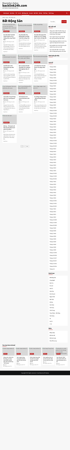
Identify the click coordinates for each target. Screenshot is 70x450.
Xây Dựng (52, 315)
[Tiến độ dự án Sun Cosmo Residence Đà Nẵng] (25, 90)
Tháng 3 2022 (53, 192)
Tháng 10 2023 (53, 146)
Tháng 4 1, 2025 (26, 40)
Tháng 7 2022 (53, 181)
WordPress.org (53, 340)
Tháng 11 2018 (53, 252)
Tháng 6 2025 (53, 94)
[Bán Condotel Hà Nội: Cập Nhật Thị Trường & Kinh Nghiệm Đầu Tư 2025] (25, 59)
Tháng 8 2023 (53, 151)
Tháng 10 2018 (53, 255)
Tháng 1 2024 (53, 137)
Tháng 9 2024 (53, 118)
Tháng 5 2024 (53, 126)
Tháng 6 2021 (53, 211)
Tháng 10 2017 (53, 260)
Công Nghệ (52, 280)
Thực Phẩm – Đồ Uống (55, 313)
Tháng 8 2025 (53, 88)
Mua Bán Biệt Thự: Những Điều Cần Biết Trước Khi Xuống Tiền (24, 36)
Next (27, 146)
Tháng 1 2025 (53, 107)
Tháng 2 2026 (53, 75)
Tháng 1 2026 (53, 77)
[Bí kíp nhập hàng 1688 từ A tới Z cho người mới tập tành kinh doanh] (35, 352)
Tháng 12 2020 (53, 219)
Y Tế (16, 13)
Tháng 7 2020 (53, 233)
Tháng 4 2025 (53, 99)
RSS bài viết (52, 335)
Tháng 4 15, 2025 (11, 41)
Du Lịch (31, 13)
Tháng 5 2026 (53, 69)
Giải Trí (51, 288)
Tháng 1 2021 (53, 217)
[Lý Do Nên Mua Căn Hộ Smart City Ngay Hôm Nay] (40, 59)
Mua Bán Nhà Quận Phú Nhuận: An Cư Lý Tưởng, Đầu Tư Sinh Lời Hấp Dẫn (40, 36)
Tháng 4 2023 (53, 162)
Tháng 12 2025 (53, 80)
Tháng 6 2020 (53, 236)
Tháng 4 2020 (53, 241)
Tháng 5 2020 (53, 239)
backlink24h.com (14, 5)
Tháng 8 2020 (53, 230)
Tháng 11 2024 (53, 113)
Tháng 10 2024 (53, 116)
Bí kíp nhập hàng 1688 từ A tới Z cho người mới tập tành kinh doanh (58, 41)
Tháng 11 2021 (53, 203)
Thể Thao (45, 13)
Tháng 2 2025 (53, 105)
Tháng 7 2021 (53, 208)
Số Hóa (40, 13)
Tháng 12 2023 (53, 140)
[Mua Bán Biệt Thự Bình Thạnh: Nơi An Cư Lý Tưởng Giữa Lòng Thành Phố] (9, 28)
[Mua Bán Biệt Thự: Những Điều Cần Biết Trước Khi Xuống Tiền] (25, 28)
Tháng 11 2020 (53, 222)
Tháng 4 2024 (53, 129)
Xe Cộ (19, 13)
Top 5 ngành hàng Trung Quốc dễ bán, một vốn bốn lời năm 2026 (57, 37)
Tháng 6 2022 (53, 184)
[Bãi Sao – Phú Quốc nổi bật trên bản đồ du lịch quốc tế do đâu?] (9, 119)
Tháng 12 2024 (53, 110)
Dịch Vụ (51, 283)
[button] (67, 13)
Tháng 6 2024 (53, 124)
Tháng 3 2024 (53, 132)
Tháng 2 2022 (53, 195)
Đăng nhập (52, 332)
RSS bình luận (53, 338)
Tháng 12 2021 (53, 200)
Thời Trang (51, 13)
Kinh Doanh (6, 13)
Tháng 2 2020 (53, 247)
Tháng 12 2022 (53, 173)
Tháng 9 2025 (53, 86)
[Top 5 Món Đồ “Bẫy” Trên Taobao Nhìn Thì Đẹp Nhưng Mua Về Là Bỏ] (61, 352)
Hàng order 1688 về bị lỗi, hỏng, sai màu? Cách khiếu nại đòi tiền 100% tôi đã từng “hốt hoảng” (58, 32)
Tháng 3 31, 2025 (42, 40)
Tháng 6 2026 (53, 66)
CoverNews (39, 373)
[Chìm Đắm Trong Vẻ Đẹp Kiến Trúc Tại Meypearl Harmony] (9, 90)
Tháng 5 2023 (53, 159)
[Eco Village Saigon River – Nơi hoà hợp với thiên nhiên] (40, 90)
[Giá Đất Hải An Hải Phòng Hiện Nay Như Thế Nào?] (9, 59)
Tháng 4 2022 (53, 189)
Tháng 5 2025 (53, 96)
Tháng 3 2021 (53, 214)
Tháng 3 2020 (53, 244)
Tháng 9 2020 (53, 228)
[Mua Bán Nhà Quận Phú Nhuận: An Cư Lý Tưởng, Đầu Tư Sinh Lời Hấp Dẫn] (40, 28)
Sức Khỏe (12, 13)
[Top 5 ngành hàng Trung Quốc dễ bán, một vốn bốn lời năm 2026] (22, 352)
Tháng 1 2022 (53, 198)
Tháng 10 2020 (53, 225)
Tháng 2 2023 (53, 167)
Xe (50, 318)
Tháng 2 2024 (53, 135)
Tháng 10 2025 (53, 83)
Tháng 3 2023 (53, 165)
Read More (5, 51)
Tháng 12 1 (52, 269)
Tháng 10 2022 (53, 178)
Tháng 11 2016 (53, 263)
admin (6, 41)
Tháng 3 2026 (53, 72)
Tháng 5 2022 (53, 187)
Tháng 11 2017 (53, 258)
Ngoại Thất (52, 296)
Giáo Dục (52, 291)
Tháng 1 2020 (53, 249)
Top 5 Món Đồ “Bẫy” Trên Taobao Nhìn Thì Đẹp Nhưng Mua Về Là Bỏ (58, 50)
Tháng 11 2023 (53, 143)
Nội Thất (36, 13)
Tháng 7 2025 (53, 91)
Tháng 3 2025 (53, 102)
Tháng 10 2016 (53, 266)
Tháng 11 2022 (53, 176)
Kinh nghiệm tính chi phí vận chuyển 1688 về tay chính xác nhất (58, 46)
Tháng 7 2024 (53, 121)
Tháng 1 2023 (53, 170)
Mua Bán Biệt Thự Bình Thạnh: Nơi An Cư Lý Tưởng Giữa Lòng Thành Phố (9, 37)
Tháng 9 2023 (53, 148)
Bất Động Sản (25, 13)
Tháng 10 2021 (53, 206)
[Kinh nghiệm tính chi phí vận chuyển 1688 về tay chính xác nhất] (48, 352)
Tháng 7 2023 (53, 154)
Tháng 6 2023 (53, 157)
